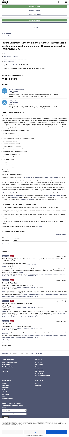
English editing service (26, 199)
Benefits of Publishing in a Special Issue (15, 59)
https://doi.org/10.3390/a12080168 (26, 287)
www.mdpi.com (28, 177)
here (40, 226)
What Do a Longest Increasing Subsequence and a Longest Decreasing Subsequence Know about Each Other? (33, 260)
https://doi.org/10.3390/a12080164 (26, 307)
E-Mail (10, 91)
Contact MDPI (5, 369)
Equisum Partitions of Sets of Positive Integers (17, 303)
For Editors (38, 367)
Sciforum (4, 383)
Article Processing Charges (9, 362)
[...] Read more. (39, 293)
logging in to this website (50, 177)
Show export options (8, 244)
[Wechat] (15, 79)
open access (14, 197)
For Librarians (39, 369)
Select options (6, 410)
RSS (32, 353)
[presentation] (3, 293)
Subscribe (5, 417)
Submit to (34, 6)
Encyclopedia (5, 394)
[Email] (3, 79)
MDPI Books (5, 385)
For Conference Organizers (42, 375)
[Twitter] (6, 79)
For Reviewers (39, 364)
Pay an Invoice (6, 364)
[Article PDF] (66, 256)
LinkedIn (37, 383)
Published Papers (9, 61)
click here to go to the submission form (19, 179)
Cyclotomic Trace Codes (10, 283)
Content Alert (39, 353)
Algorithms (5, 353)
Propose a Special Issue (34, 14)
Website (15, 91)
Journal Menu (6, 33)
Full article (20, 272)
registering (38, 177)
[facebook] (12, 79)
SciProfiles (5, 392)
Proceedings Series (7, 398)
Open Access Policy (7, 367)
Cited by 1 (4, 330)
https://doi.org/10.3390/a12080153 (26, 328)
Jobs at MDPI (5, 371)
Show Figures (6, 340)
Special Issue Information (11, 56)
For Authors (38, 362)
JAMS (3, 396)
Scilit (3, 390)
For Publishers (39, 371)
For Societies (39, 373)
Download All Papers (61, 234)
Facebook (38, 385)
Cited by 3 (4, 266)
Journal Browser (7, 36)
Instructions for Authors (17, 195)
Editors (6, 54)
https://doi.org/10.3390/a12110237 (27, 265)
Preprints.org (5, 387)
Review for (34, 10)
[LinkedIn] (9, 79)
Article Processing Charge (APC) (55, 195)
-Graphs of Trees (8, 324)
